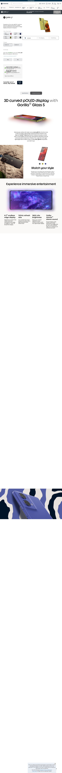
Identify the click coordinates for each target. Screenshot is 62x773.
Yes (8, 59)
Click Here (34, 771)
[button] (8, 34)
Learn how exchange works (9, 56)
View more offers (9, 76)
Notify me (19, 82)
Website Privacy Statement (46, 770)
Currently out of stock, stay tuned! (57, 12)
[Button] (40, 164)
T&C (7, 73)
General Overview (36, 93)
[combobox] (24, 3)
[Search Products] (34, 3)
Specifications (25, 93)
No (18, 59)
